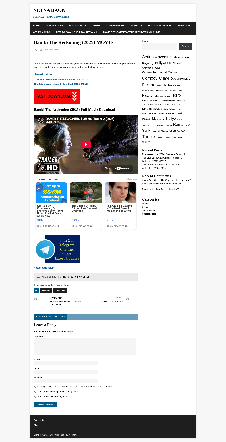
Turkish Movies (170, 137)
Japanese (181, 101)
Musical (146, 119)
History (147, 95)
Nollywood (76, 25)
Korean (176, 104)
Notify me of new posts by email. (53, 396)
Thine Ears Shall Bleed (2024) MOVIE (160, 164)
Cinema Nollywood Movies (159, 72)
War (180, 137)
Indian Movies (150, 100)
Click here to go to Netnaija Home (51, 285)
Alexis (45, 49)
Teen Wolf (181, 131)
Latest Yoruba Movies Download (158, 113)
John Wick (166, 105)
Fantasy (174, 85)
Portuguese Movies (164, 125)
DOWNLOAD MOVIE (44, 268)
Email (37, 368)
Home (36, 25)
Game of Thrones (176, 90)
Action (148, 56)
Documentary (180, 78)
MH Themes (73, 435)
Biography (148, 63)
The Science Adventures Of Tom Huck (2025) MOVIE (61, 84)
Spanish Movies (160, 131)
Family (162, 85)
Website (38, 377)
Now (43, 74)
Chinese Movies (151, 67)
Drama (148, 84)
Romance (136, 25)
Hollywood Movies (159, 25)
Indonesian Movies (167, 101)
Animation (184, 25)
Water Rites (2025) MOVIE (155, 168)
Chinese (177, 63)
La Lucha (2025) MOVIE (154, 161)
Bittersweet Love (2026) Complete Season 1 (163, 154)
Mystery (158, 119)
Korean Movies (115, 25)
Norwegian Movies (149, 125)
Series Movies (41, 32)
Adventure (164, 57)
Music (179, 113)
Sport (172, 130)
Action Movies (54, 25)
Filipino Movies (147, 90)
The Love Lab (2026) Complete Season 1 (162, 158)
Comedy (150, 78)
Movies (57, 49)
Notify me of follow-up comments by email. (58, 391)
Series (96, 25)
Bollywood (163, 63)
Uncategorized (149, 214)
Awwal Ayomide (149, 180)
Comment (38, 336)
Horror (46, 290)
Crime (164, 78)
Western (146, 142)
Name (37, 359)
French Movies (161, 90)
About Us (38, 425)
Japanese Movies (151, 104)
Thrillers (160, 137)
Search (145, 41)
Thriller (60, 290)
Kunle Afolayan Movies (172, 109)
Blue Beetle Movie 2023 (167, 189)
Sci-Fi (146, 130)
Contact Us (39, 420)
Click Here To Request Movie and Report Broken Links (62, 79)
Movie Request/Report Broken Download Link (131, 32)
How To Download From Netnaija (76, 32)
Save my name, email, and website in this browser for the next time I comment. (75, 386)
